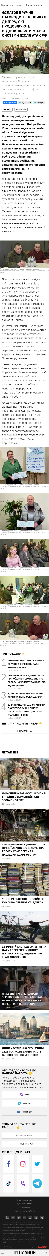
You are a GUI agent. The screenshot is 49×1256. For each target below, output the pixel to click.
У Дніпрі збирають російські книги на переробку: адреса (23, 900)
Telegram (26, 1103)
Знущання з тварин (35, 5)
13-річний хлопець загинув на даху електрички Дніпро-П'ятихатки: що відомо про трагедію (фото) (24, 952)
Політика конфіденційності (25, 1211)
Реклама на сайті (25, 1207)
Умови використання (24, 1200)
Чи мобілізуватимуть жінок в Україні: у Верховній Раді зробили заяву (26, 664)
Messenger (27, 1112)
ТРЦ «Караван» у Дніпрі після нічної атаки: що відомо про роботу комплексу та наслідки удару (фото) (23, 849)
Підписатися (26, 1144)
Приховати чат (24, 730)
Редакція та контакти (24, 1204)
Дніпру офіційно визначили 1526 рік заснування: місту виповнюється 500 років (23, 1051)
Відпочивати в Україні (11, 5)
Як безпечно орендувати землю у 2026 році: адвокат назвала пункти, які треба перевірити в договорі (22, 999)
